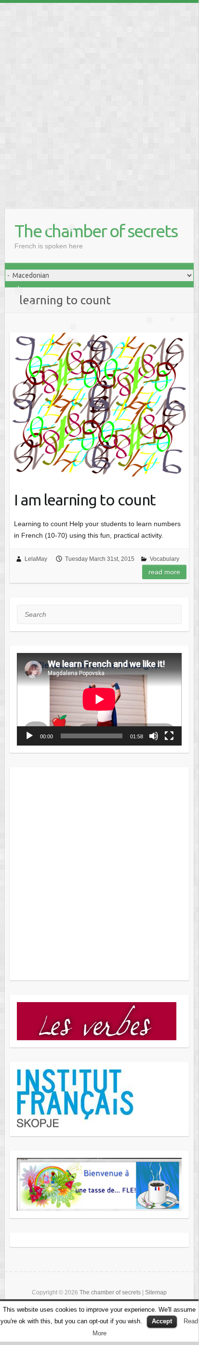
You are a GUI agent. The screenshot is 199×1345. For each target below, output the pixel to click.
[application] (99, 699)
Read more (164, 572)
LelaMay (36, 559)
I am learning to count (85, 499)
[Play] (29, 736)
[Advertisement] (99, 102)
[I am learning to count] (99, 404)
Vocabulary (164, 559)
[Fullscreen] (169, 736)
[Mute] (154, 736)
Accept (162, 1321)
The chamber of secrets (95, 231)
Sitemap (156, 1292)
